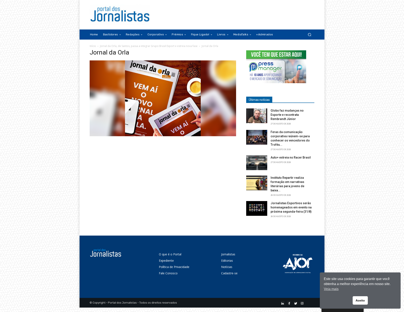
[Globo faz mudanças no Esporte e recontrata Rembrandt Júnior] (256, 115)
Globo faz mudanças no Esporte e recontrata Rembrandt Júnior (287, 115)
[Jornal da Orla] (163, 135)
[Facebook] (289, 303)
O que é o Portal (170, 254)
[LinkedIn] (282, 303)
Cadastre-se (229, 273)
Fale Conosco (168, 273)
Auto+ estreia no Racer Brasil (291, 157)
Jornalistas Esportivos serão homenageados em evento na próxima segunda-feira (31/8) (291, 207)
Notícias (226, 267)
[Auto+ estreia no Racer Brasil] (256, 162)
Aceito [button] (360, 300)
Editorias (227, 261)
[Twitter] (295, 303)
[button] (309, 35)
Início (93, 46)
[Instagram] (302, 303)
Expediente (166, 261)
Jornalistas (228, 254)
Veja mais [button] (331, 289)
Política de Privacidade (174, 267)
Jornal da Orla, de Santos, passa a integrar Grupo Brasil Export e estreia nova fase (149, 46)
